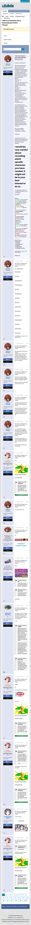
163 (20, 900)
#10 (27, 558)
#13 (27, 742)
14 (27, 897)
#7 (27, 452)
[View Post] (23, 752)
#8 (27, 501)
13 (23, 897)
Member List (5, 13)
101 (16, 900)
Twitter (24, 545)
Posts (5, 36)
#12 (27, 676)
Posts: (5, 68)
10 (11, 897)
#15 (27, 837)
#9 (27, 527)
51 (11, 900)
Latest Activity (7, 39)
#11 (27, 605)
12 (18, 897)
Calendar (12, 13)
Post (8, 74)
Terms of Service (22, 906)
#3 (27, 343)
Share (8, 71)
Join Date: (6, 67)
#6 (27, 421)
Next (26, 900)
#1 (27, 55)
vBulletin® (15, 917)
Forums (5, 11)
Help (3, 906)
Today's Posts (18, 13)
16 (7, 900)
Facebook (21, 543)
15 (3, 900)
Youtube (18, 545)
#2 (27, 261)
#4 (27, 369)
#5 (27, 395)
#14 (27, 809)
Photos (5, 43)
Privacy (15, 906)
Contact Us (9, 906)
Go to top (5, 911)
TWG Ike (22, 251)
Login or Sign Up (25, 1)
